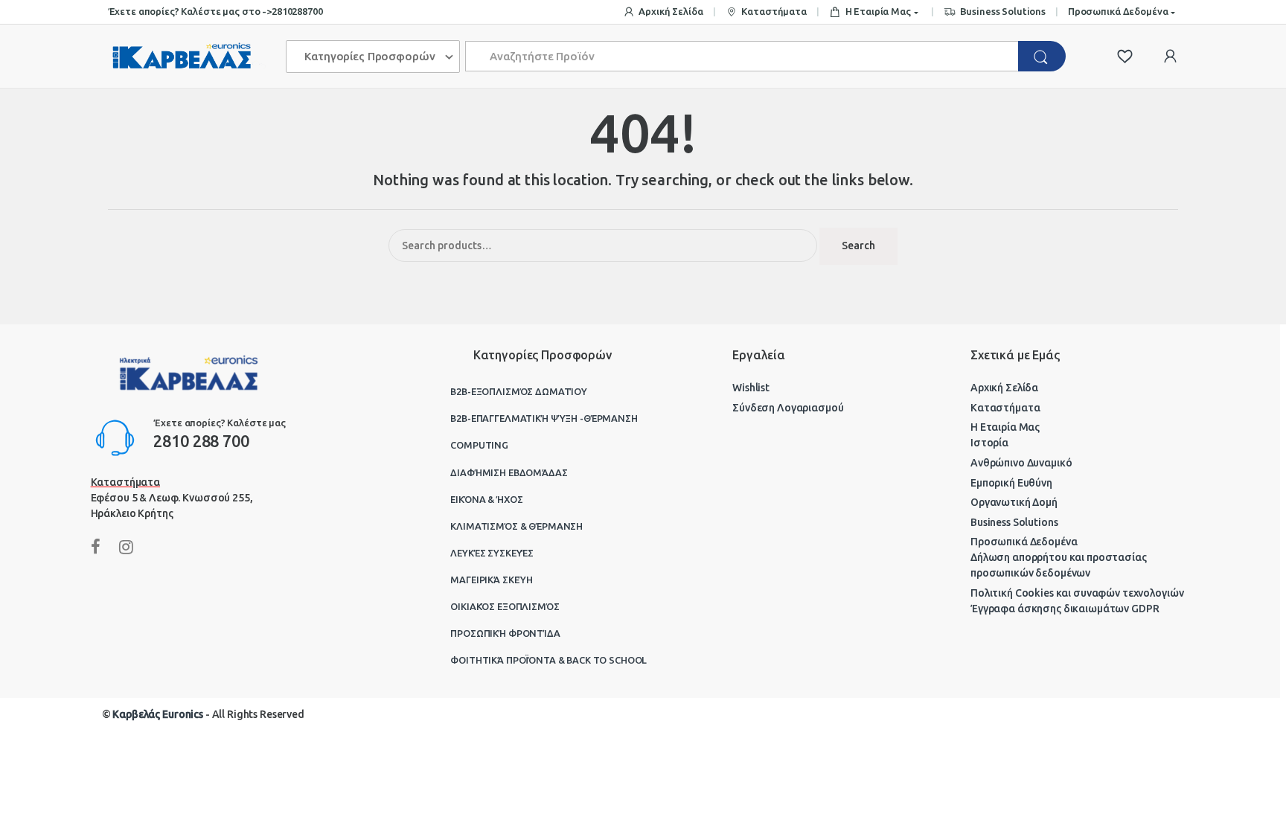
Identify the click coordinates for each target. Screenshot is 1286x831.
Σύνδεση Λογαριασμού (787, 408)
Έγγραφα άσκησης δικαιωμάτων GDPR (1064, 609)
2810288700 (297, 11)
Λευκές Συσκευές (492, 553)
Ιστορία (989, 443)
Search (858, 245)
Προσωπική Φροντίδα (505, 633)
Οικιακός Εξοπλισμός (504, 606)
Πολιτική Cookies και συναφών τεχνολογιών (1076, 593)
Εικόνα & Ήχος (486, 499)
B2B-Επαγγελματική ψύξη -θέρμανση (544, 418)
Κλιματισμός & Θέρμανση (516, 526)
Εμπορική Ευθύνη (1011, 483)
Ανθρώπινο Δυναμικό (1021, 463)
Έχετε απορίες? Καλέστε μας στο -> (190, 11)
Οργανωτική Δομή (1014, 502)
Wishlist (751, 388)
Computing (479, 445)
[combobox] (742, 56)
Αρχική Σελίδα (671, 11)
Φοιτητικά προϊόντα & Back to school (548, 660)
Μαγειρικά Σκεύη (491, 579)
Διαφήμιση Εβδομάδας (508, 472)
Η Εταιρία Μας (878, 11)
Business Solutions (1003, 11)
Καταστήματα (773, 11)
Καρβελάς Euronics (157, 714)
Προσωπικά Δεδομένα (1118, 11)
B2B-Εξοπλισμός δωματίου (518, 391)
